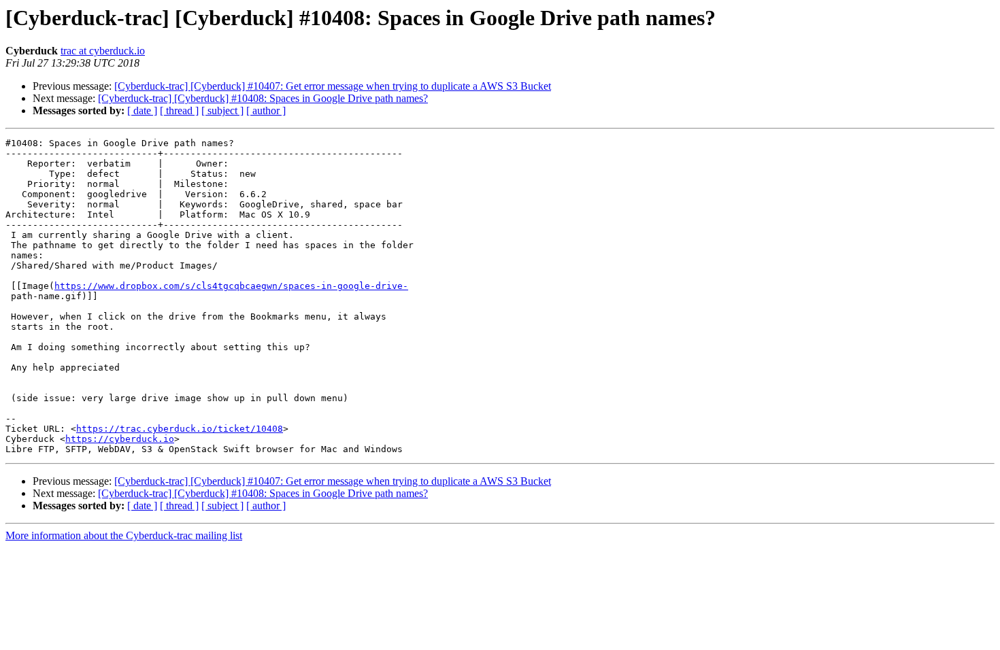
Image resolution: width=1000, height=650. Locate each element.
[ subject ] (222, 110)
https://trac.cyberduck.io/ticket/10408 (179, 429)
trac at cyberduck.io (103, 50)
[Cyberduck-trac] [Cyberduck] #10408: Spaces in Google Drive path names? (263, 98)
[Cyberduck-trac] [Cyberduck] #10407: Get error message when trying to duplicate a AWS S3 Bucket (332, 86)
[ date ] (142, 110)
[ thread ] (179, 110)
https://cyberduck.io (119, 439)
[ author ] (266, 110)
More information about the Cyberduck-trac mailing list (123, 535)
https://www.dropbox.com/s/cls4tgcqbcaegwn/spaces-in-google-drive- (231, 286)
